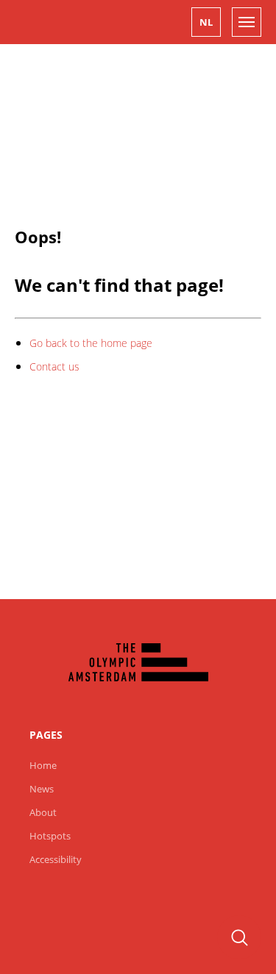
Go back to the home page (90, 343)
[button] (206, 22)
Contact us (54, 366)
